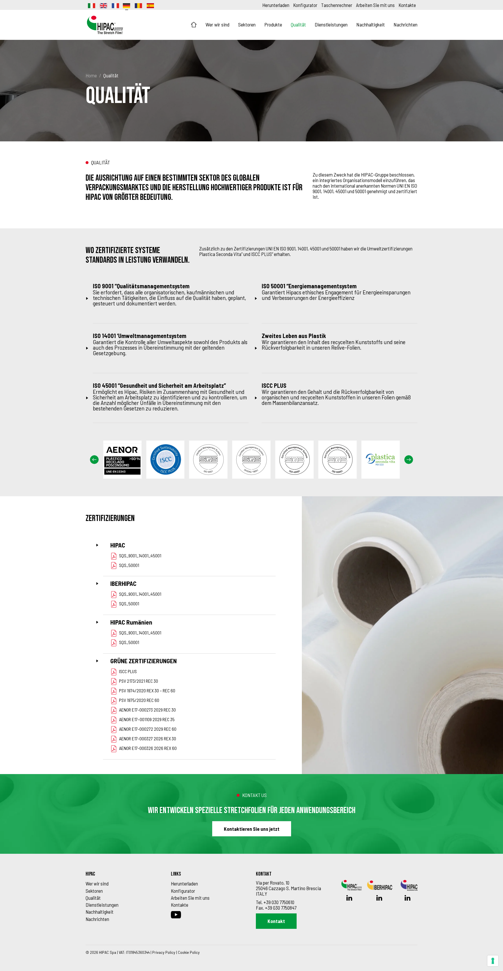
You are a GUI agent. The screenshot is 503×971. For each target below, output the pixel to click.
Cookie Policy (189, 952)
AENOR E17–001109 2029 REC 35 (147, 719)
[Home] (194, 25)
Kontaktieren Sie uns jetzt (251, 829)
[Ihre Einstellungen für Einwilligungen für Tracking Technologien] (492, 960)
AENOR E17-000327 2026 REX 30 (147, 738)
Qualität (298, 24)
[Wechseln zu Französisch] (115, 4)
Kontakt (276, 921)
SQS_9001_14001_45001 (140, 555)
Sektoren (247, 24)
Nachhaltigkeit (370, 24)
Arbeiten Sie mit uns (375, 5)
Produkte (273, 24)
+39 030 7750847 (280, 907)
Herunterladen (275, 5)
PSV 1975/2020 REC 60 (139, 700)
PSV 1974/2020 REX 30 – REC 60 (147, 690)
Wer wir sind (217, 24)
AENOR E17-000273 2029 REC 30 (147, 709)
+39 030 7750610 (278, 902)
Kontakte (407, 5)
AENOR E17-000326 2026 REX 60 (148, 748)
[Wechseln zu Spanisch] (150, 4)
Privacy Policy (163, 952)
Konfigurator (305, 5)
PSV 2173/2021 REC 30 (138, 681)
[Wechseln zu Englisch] (103, 4)
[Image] (124, 459)
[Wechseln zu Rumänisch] (138, 4)
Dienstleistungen (331, 24)
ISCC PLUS (128, 671)
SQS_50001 (129, 565)
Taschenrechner (336, 5)
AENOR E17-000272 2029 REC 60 (147, 729)
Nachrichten (405, 24)
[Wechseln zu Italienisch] (91, 4)
